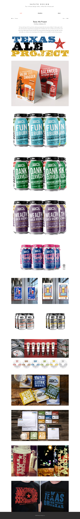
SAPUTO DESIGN (40, 4)
